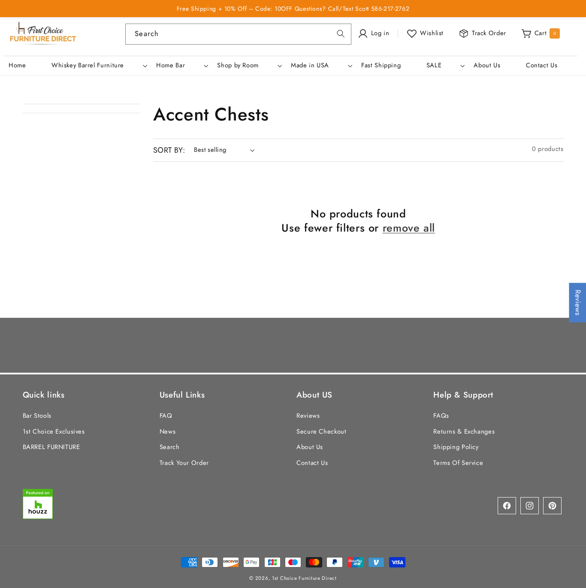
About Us (309, 447)
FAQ (166, 415)
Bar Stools (37, 415)
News (168, 431)
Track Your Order (184, 462)
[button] (98, 65)
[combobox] (238, 34)
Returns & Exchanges (464, 431)
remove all (409, 228)
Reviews (308, 415)
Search (170, 447)
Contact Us (312, 462)
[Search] (340, 34)
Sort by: (169, 150)
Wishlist (432, 33)
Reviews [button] (578, 302)
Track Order (489, 33)
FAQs (441, 415)
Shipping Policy (455, 447)
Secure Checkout (321, 431)
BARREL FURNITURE (51, 447)
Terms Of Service (458, 462)
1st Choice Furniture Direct (304, 578)
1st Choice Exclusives (54, 431)
